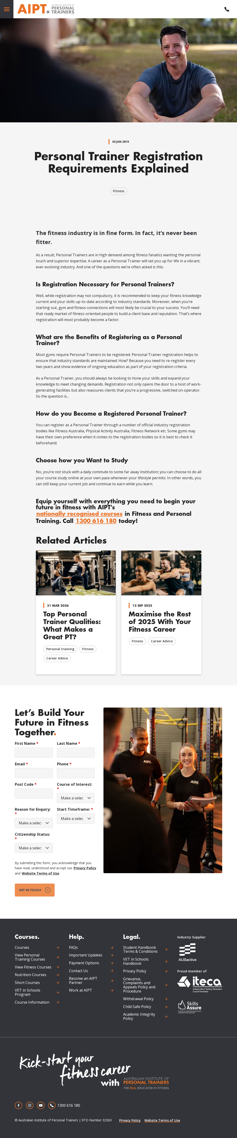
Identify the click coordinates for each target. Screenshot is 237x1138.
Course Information (32, 1002)
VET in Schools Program (27, 992)
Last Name (68, 743)
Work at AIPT (80, 990)
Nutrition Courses (30, 975)
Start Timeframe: (75, 809)
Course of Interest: (74, 786)
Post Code (26, 784)
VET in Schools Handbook (136, 961)
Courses (22, 948)
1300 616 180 (96, 520)
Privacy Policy (85, 868)
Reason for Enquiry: (32, 811)
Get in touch (30, 890)
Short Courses (27, 983)
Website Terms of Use (40, 873)
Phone (64, 764)
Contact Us (78, 971)
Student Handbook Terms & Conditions (140, 950)
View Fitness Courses (33, 967)
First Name (26, 743)
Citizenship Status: (32, 836)
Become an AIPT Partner (83, 981)
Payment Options (84, 963)
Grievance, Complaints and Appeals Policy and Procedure (139, 985)
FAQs (73, 948)
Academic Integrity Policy (139, 1016)
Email (21, 764)
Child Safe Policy (137, 1007)
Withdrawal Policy (138, 999)
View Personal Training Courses (30, 957)
